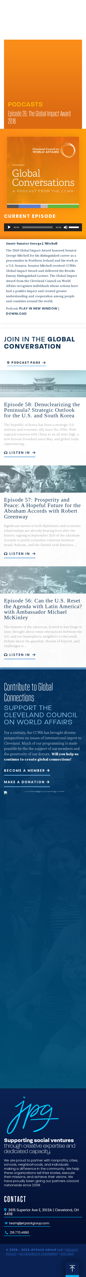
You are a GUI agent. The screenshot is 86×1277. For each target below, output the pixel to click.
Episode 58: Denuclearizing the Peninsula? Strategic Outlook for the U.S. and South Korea (42, 410)
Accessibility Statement (38, 1254)
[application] (43, 227)
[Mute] (66, 227)
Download (16, 313)
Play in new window (38, 308)
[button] (77, 11)
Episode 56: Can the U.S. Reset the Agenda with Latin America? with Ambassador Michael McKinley (43, 608)
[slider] (74, 226)
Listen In (19, 452)
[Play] (9, 227)
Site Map (67, 1254)
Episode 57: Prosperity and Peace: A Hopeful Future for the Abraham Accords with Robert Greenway (42, 508)
